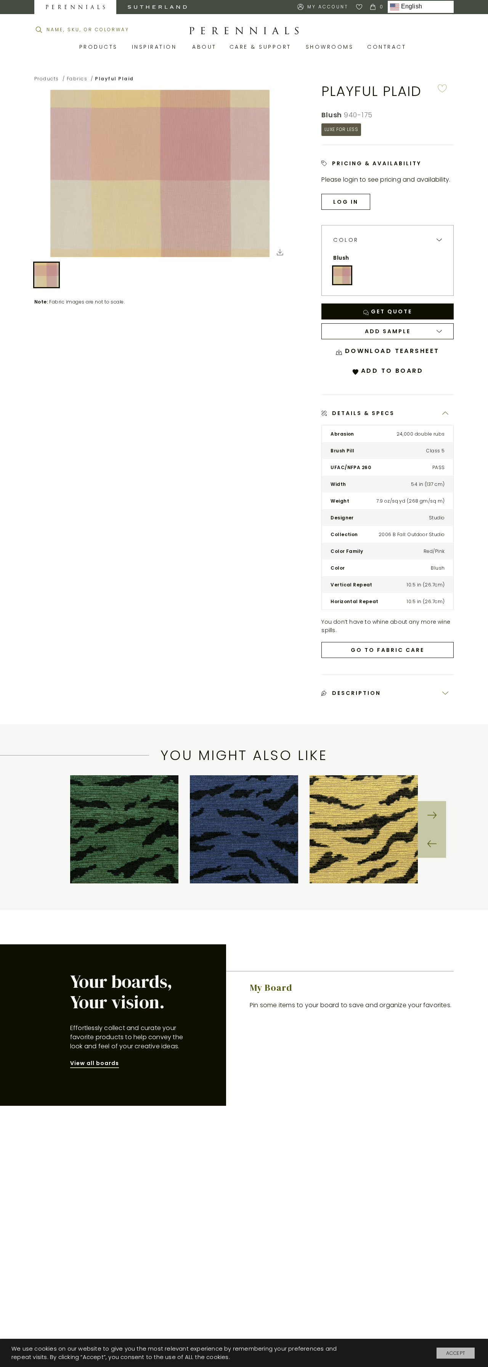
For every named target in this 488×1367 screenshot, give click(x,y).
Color (346, 240)
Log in (345, 202)
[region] (244, 829)
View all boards (94, 1063)
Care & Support (262, 47)
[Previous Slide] (432, 843)
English (410, 6)
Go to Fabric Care (387, 650)
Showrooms (331, 47)
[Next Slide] (432, 815)
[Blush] (342, 275)
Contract (388, 47)
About (205, 47)
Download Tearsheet (390, 351)
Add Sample (388, 331)
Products (99, 47)
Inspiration (156, 47)
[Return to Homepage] (244, 31)
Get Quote (390, 311)
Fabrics (77, 78)
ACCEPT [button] (455, 1353)
